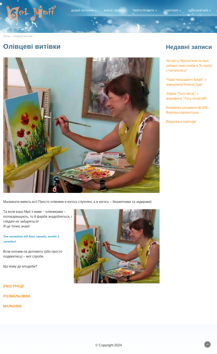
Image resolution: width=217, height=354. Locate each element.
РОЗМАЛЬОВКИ (16, 296)
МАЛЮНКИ (12, 306)
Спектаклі (171, 10)
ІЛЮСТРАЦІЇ (13, 286)
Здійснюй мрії (198, 10)
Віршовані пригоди (181, 121)
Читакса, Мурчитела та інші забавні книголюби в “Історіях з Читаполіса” (189, 65)
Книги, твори (113, 10)
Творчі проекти (143, 10)
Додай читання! (83, 10)
